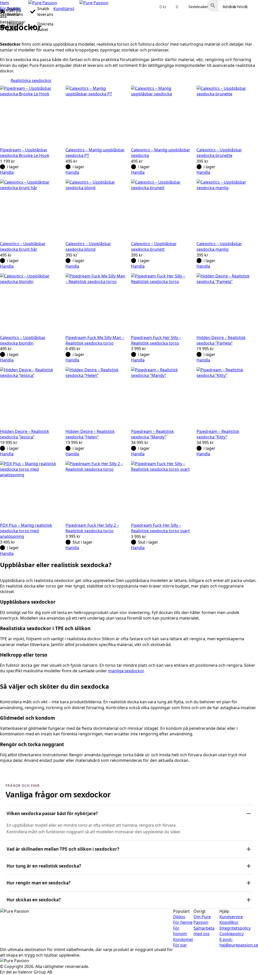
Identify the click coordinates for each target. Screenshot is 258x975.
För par (180, 945)
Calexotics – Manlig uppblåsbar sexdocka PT (95, 152)
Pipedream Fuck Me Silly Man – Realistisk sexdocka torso (95, 340)
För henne (182, 922)
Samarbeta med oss (204, 930)
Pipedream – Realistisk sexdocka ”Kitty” (218, 434)
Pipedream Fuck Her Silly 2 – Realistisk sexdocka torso (92, 528)
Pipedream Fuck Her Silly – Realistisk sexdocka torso (156, 340)
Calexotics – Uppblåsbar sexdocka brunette (219, 152)
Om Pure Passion (202, 919)
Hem (4, 3)
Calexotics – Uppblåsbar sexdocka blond (88, 246)
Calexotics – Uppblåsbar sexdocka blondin (23, 340)
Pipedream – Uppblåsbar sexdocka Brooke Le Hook (24, 152)
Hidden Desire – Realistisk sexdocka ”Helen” (90, 434)
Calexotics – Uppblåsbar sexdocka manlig (219, 246)
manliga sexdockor (126, 671)
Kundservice (231, 917)
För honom (10, 8)
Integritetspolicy (235, 928)
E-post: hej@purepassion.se (238, 942)
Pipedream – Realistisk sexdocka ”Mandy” (152, 434)
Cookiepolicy (231, 933)
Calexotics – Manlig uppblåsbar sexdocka (160, 152)
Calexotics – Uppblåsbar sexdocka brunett (154, 246)
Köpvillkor (229, 922)
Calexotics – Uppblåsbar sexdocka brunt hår (23, 246)
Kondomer (183, 939)
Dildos (179, 917)
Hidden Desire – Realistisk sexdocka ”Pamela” (221, 340)
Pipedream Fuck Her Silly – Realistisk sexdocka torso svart (160, 528)
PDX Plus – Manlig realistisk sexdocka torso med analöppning (26, 530)
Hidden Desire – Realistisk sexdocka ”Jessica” (24, 434)
